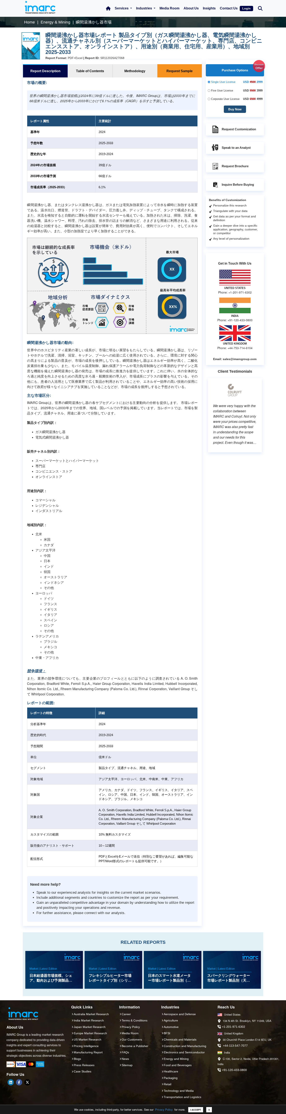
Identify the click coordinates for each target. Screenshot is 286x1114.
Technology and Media (179, 1090)
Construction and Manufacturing (185, 1046)
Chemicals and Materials (180, 1039)
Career (126, 1014)
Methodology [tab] (134, 71)
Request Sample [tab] (179, 71)
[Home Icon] (108, 8)
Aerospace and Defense (180, 1014)
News (125, 1058)
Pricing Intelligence (86, 1046)
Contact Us (229, 8)
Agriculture (171, 1020)
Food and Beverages (178, 1065)
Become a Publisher (135, 1046)
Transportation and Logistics (182, 1097)
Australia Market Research (91, 1014)
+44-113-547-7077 (235, 1045)
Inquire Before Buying (238, 184)
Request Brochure (235, 166)
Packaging (171, 1078)
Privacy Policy (164, 1109)
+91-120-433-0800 (234, 1070)
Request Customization (239, 129)
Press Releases (84, 1065)
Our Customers (132, 1039)
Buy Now (235, 109)
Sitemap (127, 1065)
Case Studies (82, 1071)
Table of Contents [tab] (90, 71)
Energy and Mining (176, 1058)
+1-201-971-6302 (233, 1026)
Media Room (169, 8)
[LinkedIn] (11, 1082)
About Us (191, 8)
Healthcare (171, 1071)
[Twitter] (27, 1082)
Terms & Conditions (134, 1020)
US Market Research (87, 1039)
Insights (209, 8)
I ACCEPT (195, 1109)
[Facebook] (19, 1082)
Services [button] (122, 8)
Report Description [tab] (45, 71)
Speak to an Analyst (236, 147)
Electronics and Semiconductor (184, 1052)
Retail (167, 1084)
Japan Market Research (90, 1027)
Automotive (171, 1027)
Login (246, 8)
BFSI (167, 1033)
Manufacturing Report (88, 1052)
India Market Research (89, 1020)
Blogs (77, 1058)
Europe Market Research (90, 1033)
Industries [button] (144, 8)
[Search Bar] (260, 8)
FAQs (125, 1052)
